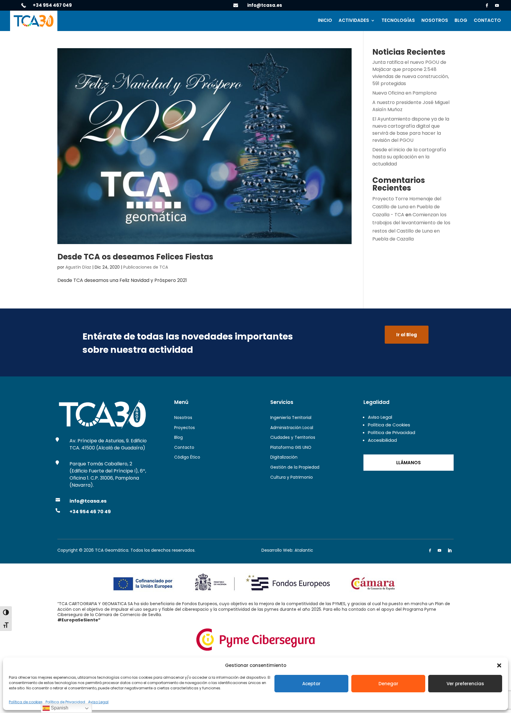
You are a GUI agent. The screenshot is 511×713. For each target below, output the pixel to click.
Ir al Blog (406, 335)
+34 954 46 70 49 (90, 511)
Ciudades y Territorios (292, 437)
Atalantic (304, 550)
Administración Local (291, 428)
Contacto (487, 20)
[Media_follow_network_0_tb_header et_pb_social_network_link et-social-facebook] (487, 5)
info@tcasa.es (264, 5)
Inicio (325, 20)
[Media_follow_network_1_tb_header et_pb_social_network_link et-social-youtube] (497, 5)
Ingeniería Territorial (290, 417)
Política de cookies (26, 701)
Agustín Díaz (78, 267)
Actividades (354, 20)
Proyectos (184, 428)
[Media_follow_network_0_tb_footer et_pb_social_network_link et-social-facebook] (430, 550)
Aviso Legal (98, 701)
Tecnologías (398, 20)
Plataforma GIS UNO (290, 447)
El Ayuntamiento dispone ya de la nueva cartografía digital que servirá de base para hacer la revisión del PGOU (410, 130)
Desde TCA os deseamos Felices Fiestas (135, 256)
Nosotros (434, 20)
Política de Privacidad (65, 701)
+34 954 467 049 (52, 5)
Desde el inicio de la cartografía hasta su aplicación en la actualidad (409, 156)
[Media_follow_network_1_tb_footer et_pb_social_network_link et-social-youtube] (439, 550)
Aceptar (311, 683)
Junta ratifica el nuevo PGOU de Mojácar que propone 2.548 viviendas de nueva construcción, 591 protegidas (410, 73)
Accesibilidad (382, 440)
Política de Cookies (389, 425)
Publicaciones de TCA (145, 267)
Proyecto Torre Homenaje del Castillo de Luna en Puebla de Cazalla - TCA (406, 206)
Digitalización (283, 457)
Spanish (59, 707)
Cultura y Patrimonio (291, 477)
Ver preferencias (465, 683)
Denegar (388, 683)
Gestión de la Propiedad (294, 467)
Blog (461, 20)
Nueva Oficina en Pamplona (404, 93)
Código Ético (187, 457)
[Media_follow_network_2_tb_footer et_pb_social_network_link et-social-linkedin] (449, 550)
